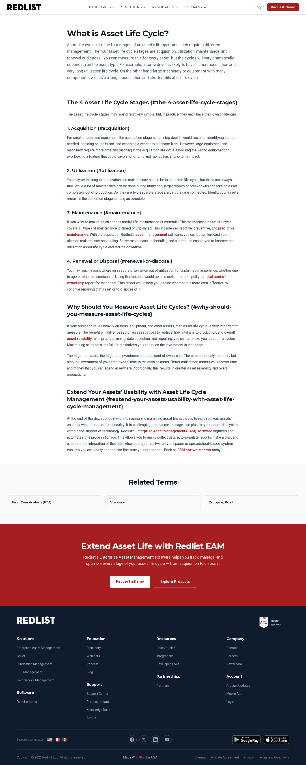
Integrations (165, 656)
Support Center (97, 693)
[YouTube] (167, 739)
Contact (232, 648)
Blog (90, 672)
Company (193, 7)
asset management (151, 234)
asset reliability (79, 339)
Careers (232, 656)
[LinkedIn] (155, 739)
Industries (100, 7)
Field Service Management (35, 680)
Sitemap (200, 757)
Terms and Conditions (273, 757)
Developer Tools (168, 664)
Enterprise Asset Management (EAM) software (174, 431)
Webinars (93, 656)
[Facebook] (132, 739)
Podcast (92, 664)
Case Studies (166, 648)
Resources (163, 7)
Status (91, 718)
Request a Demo (130, 581)
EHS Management (30, 672)
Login (230, 702)
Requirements (27, 702)
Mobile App (234, 693)
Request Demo (283, 7)
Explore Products (175, 581)
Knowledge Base (98, 710)
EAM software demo (194, 450)
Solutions (131, 7)
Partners (163, 685)
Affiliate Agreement (225, 757)
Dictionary (94, 648)
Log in (260, 7)
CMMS (21, 656)
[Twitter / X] (143, 739)
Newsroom (234, 664)
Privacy (249, 757)
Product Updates (98, 702)
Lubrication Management (34, 664)
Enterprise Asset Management (38, 648)
